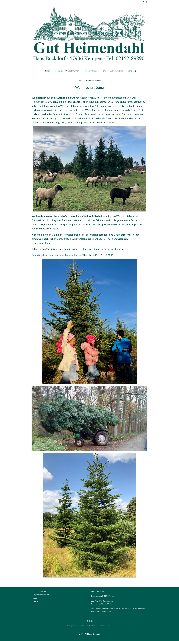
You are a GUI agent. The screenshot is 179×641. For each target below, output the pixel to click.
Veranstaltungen (72, 71)
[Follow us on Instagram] (143, 2)
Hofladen (46, 71)
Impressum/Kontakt (41, 595)
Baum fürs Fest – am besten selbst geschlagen (56, 255)
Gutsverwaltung (116, 71)
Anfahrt (36, 598)
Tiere (103, 71)
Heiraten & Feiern (90, 71)
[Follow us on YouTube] (146, 2)
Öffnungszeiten (39, 591)
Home (129, 71)
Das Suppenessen (106, 601)
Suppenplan (58, 71)
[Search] (135, 71)
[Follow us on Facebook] (140, 2)
